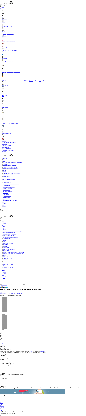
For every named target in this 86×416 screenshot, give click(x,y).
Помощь (1, 405)
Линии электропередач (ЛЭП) (6, 164)
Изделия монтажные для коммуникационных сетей (9, 163)
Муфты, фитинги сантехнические (7, 196)
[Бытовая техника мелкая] (12, 94)
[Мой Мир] (2, 287)
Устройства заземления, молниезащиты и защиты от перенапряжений (11, 184)
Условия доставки (5, 203)
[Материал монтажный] (12, 129)
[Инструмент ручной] (12, 79)
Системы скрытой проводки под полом (7, 189)
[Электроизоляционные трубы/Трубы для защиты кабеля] (12, 40)
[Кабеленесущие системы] (12, 18)
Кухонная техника (4, 201)
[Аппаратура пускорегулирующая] (12, 108)
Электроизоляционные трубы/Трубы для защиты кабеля (9, 165)
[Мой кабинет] (0, 6)
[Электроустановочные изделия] (12, 13)
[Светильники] (12, 21)
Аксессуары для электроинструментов (7, 191)
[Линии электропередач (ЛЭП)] (12, 35)
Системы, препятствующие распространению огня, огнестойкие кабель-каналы (12, 173)
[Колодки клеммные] (12, 124)
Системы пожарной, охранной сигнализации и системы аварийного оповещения (12, 162)
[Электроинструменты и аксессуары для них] (12, 76)
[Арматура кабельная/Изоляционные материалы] (12, 46)
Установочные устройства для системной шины (8, 166)
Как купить (3, 202)
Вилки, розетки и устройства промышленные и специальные (10, 167)
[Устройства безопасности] (12, 65)
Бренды (1, 408)
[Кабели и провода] (12, 11)
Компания (1, 402)
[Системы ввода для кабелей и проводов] (12, 132)
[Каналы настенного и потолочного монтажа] (12, 25)
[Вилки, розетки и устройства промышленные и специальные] (12, 44)
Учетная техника (5, 177)
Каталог (2, 157)
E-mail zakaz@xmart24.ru (4, 285)
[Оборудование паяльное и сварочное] (12, 54)
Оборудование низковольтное (6, 185)
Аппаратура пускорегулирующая (7, 182)
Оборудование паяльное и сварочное (7, 169)
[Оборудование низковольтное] (12, 119)
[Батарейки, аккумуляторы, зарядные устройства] (12, 74)
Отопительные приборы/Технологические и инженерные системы (10, 168)
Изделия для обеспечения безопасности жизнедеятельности (10, 200)
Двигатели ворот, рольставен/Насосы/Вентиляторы (9, 180)
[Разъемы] (12, 68)
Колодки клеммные (5, 186)
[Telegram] (7, 287)
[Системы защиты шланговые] (12, 139)
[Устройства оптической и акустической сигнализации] (12, 98)
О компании (3, 205)
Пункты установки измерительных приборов (8, 195)
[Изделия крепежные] (12, 82)
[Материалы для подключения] (12, 84)
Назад (3, 271)
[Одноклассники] (1, 287)
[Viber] (4, 287)
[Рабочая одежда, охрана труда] (12, 86)
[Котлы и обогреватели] (12, 57)
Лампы (4, 161)
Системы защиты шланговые (6, 190)
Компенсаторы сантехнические (6, 197)
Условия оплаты (2, 406)
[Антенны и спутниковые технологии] (12, 104)
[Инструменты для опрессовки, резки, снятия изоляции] (12, 38)
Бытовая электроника (5, 193)
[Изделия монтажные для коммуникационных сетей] (12, 33)
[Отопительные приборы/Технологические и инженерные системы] (12, 49)
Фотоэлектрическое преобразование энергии (8, 198)
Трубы (3, 199)
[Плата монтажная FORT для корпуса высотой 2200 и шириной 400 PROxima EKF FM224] (5, 312)
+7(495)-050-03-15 (2, 7)
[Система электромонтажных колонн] (12, 134)
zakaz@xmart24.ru (42, 351)
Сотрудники (4, 206)
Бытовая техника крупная (6, 194)
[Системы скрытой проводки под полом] (12, 137)
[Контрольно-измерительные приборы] (12, 91)
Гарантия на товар (2, 407)
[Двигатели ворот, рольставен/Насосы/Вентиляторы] (12, 101)
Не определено (4, 171)
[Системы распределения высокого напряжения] (12, 60)
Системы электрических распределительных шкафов (9, 187)
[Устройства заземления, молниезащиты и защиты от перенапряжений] (12, 115)
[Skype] (6, 287)
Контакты (3, 207)
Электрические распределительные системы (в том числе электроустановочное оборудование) (14, 183)
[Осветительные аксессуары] (12, 106)
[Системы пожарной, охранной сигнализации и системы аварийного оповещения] (12, 28)
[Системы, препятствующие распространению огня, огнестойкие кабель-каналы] (12, 71)
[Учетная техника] (12, 88)
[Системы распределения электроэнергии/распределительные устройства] (12, 122)
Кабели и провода (5, 158)
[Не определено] (12, 63)
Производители (3, 204)
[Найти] (0, 415)
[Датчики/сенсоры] (12, 110)
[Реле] (12, 16)
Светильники (4, 160)
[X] (3, 287)
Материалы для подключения (6, 176)
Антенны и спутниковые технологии (7, 181)
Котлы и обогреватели (5, 170)
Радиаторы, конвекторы (5, 192)
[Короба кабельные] (12, 30)
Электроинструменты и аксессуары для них (8, 174)
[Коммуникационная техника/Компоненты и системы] (12, 96)
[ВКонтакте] (0, 287)
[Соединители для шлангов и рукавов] (12, 52)
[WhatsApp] (5, 287)
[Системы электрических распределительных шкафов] (12, 126)
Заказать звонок (2, 222)
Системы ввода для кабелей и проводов (7, 188)
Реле (3, 159)
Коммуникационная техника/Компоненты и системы (9, 179)
